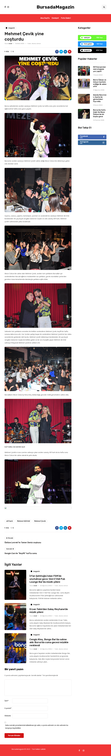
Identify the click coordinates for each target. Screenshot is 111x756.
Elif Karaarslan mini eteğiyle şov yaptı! (99, 69)
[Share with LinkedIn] (65, 52)
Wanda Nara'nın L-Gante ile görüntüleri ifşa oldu (99, 98)
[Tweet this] (61, 52)
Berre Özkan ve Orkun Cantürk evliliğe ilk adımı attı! (99, 83)
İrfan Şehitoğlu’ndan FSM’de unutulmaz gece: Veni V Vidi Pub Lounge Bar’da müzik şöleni (47, 578)
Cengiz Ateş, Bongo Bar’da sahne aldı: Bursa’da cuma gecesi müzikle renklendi (48, 642)
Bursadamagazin (18, 749)
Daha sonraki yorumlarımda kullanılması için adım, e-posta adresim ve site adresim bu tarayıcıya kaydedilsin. (36, 726)
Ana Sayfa (45, 18)
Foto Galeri (66, 18)
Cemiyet (55, 18)
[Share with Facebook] (57, 52)
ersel (10, 43)
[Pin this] (69, 52)
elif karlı (9, 521)
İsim (6, 701)
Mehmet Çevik (40, 521)
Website (8, 716)
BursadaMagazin (55, 7)
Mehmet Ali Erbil (23, 521)
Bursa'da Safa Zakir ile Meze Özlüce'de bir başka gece (99, 113)
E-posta (8, 708)
